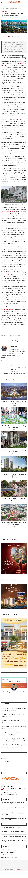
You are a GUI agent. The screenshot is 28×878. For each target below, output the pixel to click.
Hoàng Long (8, 17)
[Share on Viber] (15, 37)
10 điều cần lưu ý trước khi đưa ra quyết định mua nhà (14, 836)
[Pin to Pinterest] (12, 37)
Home (14, 865)
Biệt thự (4, 335)
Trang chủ (3, 7)
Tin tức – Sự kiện (7, 761)
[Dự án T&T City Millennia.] (14, 619)
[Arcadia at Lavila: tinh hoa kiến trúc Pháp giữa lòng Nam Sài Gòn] (14, 415)
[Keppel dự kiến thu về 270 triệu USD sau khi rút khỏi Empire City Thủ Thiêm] (14, 391)
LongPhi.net (19, 869)
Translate (18, 681)
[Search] (26, 2)
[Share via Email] (18, 37)
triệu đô (10, 335)
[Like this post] (9, 36)
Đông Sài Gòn (17, 335)
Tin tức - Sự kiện (12, 7)
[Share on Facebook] (11, 37)
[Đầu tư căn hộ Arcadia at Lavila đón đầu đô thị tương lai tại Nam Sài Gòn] (14, 464)
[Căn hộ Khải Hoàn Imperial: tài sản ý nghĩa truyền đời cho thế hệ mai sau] (14, 488)
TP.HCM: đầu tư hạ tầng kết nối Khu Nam (10, 827)
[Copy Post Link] (14, 36)
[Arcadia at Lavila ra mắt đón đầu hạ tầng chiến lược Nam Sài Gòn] (14, 439)
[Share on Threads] (17, 37)
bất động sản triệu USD (10, 309)
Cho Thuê (5, 758)
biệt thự (15, 119)
